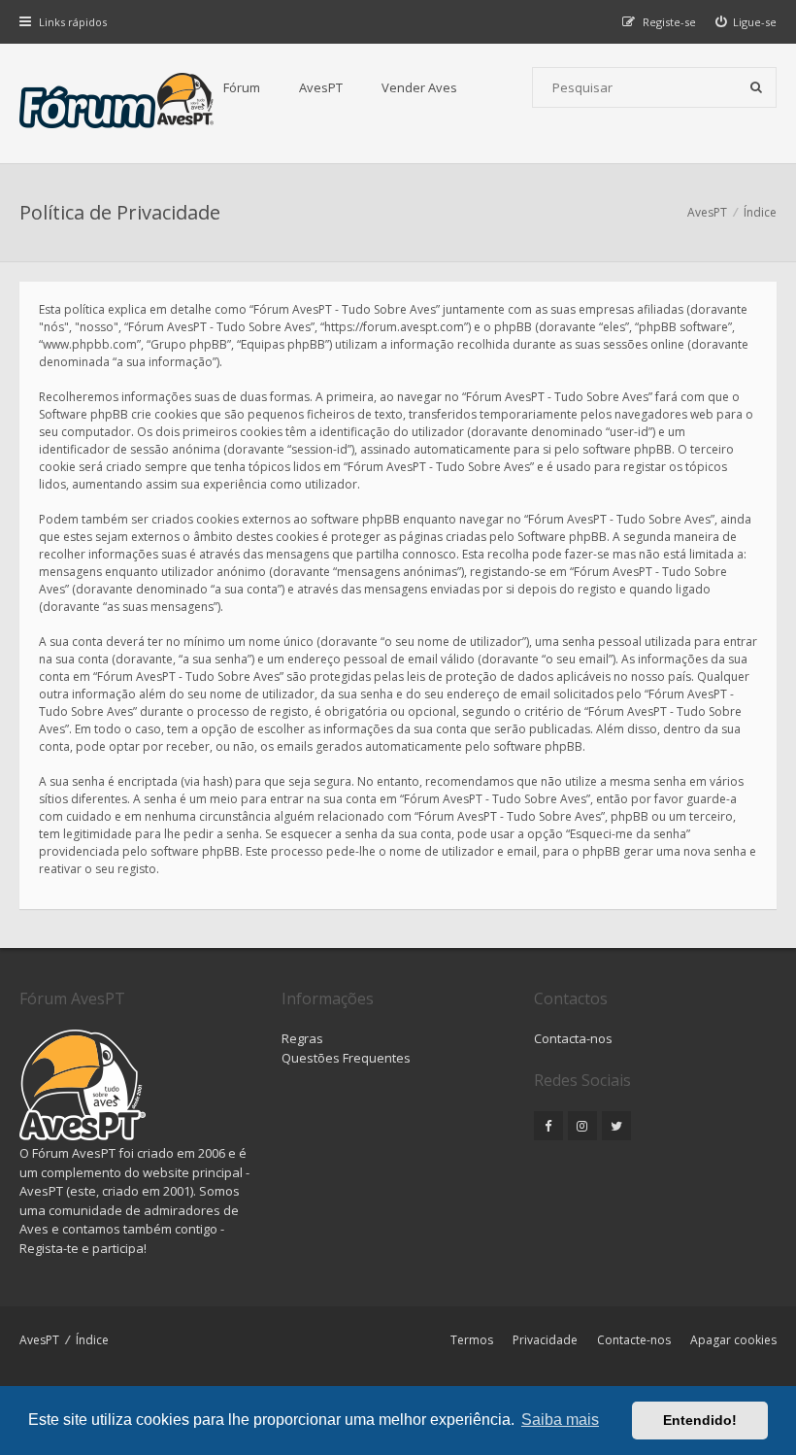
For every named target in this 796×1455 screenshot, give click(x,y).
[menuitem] (746, 22)
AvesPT (321, 87)
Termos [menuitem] (471, 1340)
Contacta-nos (573, 1038)
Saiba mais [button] (560, 1419)
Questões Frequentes (346, 1057)
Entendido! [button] (700, 1420)
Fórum (241, 87)
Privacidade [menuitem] (545, 1340)
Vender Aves (419, 87)
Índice (92, 1340)
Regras (302, 1038)
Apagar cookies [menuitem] (733, 1340)
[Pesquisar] (756, 87)
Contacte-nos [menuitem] (634, 1340)
